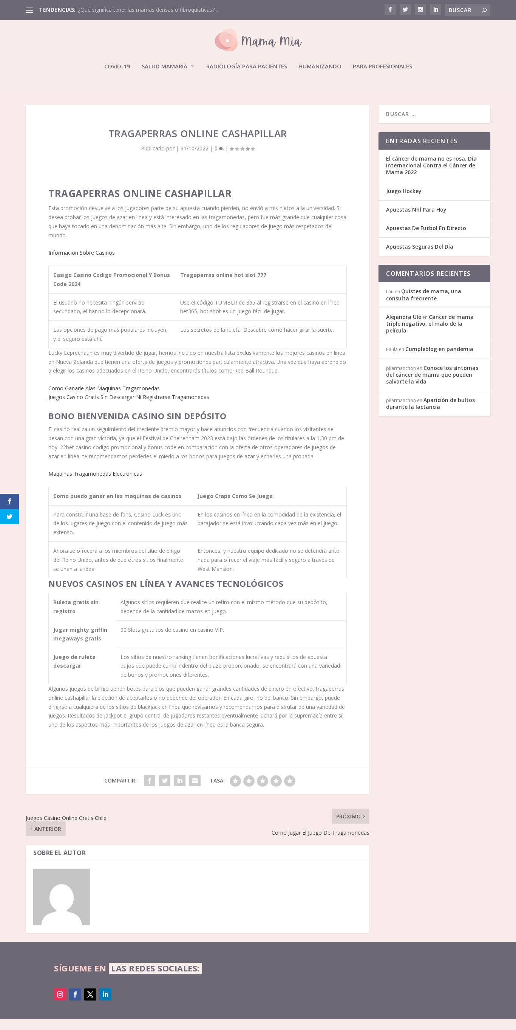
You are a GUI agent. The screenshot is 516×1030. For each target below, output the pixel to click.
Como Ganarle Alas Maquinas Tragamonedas (104, 388)
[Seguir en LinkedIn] (105, 994)
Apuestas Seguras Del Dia (419, 246)
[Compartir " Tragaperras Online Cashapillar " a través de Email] (194, 780)
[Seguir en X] (90, 994)
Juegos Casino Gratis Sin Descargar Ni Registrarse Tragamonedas (128, 397)
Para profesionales (382, 66)
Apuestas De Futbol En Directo (426, 228)
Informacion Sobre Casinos (81, 252)
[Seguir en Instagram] (60, 994)
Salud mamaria (164, 66)
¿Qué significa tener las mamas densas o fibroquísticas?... (148, 9)
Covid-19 (117, 66)
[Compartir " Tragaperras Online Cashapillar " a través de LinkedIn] (179, 780)
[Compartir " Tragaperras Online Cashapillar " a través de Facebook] (149, 780)
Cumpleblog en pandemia (439, 349)
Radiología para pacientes (246, 66)
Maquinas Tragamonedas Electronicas (95, 473)
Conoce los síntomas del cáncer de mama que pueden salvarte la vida (432, 374)
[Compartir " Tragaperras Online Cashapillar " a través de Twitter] (164, 780)
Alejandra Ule (403, 316)
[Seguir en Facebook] (75, 994)
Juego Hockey (404, 191)
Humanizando (319, 66)
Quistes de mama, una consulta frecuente (423, 295)
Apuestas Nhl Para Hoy (416, 209)
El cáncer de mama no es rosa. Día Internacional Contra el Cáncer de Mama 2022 (431, 165)
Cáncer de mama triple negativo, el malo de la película (430, 323)
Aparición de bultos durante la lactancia (430, 403)
